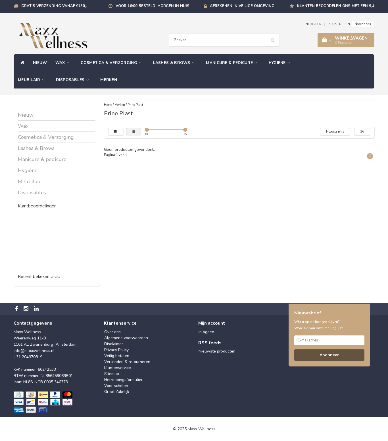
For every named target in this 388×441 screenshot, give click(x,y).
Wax (60, 62)
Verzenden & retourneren (127, 361)
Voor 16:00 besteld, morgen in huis (152, 6)
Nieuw (40, 62)
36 (362, 131)
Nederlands (363, 24)
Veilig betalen (116, 355)
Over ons (112, 332)
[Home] (21, 62)
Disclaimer (113, 344)
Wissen (55, 277)
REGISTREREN (338, 24)
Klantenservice (117, 367)
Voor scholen (116, 385)
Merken (108, 80)
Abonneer (329, 355)
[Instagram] (27, 309)
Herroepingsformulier (123, 379)
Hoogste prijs (335, 131)
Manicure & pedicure (230, 62)
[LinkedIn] (37, 309)
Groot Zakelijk (116, 391)
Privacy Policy (116, 350)
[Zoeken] (274, 38)
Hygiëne (278, 62)
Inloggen (206, 332)
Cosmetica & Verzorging (109, 62)
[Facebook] (17, 309)
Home (108, 105)
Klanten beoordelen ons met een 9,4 (335, 6)
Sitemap (111, 373)
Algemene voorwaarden (126, 338)
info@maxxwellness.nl (34, 350)
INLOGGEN (313, 24)
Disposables (71, 80)
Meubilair (29, 80)
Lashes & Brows (172, 62)
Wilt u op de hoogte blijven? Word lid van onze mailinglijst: (318, 325)
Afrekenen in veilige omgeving (242, 6)
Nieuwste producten (217, 351)
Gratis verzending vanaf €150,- (54, 6)
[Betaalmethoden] (44, 402)
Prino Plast (135, 105)
